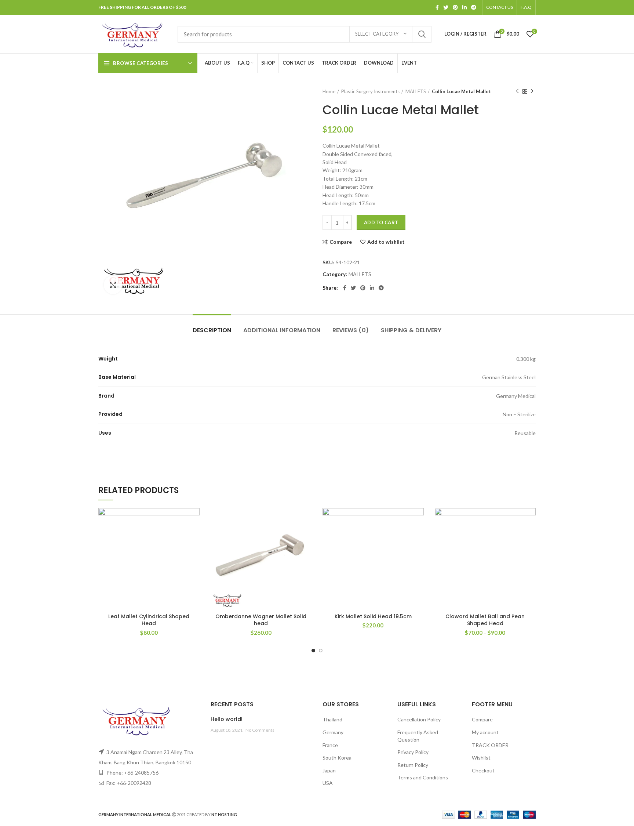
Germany (333, 732)
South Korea (337, 757)
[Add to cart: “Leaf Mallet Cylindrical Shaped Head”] (194, 536)
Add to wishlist (386, 241)
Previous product (517, 91)
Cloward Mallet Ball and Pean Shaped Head (485, 620)
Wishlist (481, 757)
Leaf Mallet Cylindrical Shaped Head (148, 620)
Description (212, 330)
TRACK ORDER (490, 745)
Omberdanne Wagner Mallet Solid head (260, 620)
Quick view (194, 553)
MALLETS (415, 91)
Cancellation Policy (419, 719)
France (330, 745)
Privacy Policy (413, 752)
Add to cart (381, 222)
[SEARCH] (421, 34)
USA (328, 783)
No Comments (259, 730)
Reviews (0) (350, 330)
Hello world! (227, 719)
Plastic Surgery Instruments (370, 91)
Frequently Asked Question (417, 736)
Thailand (332, 719)
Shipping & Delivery (411, 330)
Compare (340, 241)
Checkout (483, 770)
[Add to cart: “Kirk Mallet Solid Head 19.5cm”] (418, 536)
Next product (532, 91)
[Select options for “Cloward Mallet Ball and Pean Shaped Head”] (530, 536)
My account (485, 732)
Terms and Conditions (422, 777)
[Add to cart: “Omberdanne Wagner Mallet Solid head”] (306, 536)
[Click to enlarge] (113, 285)
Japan (329, 770)
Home (329, 91)
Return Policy (412, 765)
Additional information (281, 330)
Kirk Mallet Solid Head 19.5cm (373, 616)
